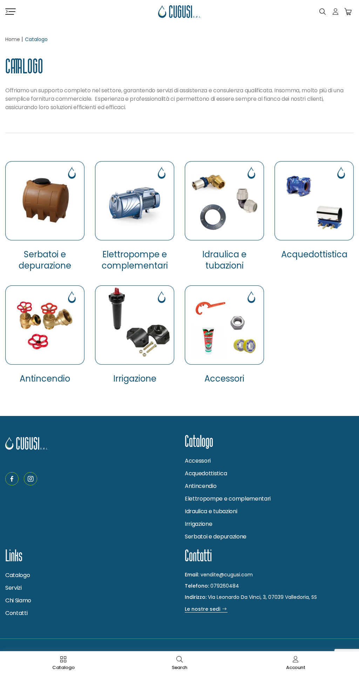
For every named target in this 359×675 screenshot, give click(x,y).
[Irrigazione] (134, 325)
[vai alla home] (179, 11)
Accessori (224, 378)
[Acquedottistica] (314, 200)
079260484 (224, 585)
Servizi (13, 588)
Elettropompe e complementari (135, 260)
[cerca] (322, 11)
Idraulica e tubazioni (224, 260)
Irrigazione (134, 378)
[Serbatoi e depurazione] (44, 200)
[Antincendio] (44, 325)
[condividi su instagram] (30, 478)
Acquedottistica (314, 254)
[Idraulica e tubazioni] (224, 200)
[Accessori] (224, 325)
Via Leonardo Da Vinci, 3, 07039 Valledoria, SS (251, 597)
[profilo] (335, 11)
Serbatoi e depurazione (45, 260)
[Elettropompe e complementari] (134, 200)
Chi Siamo (18, 600)
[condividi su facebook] (12, 478)
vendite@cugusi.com (227, 574)
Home (12, 39)
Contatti (16, 613)
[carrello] (348, 11)
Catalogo (17, 575)
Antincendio (45, 378)
